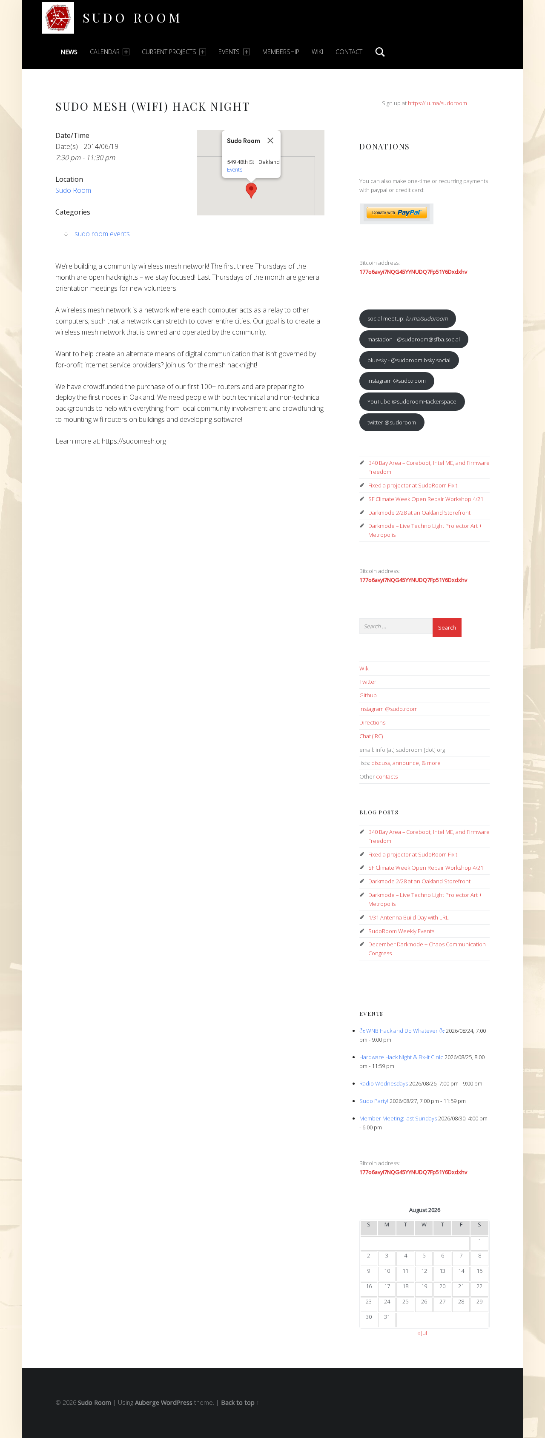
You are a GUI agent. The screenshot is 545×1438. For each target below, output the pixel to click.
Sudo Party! (373, 1101)
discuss (380, 763)
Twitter (367, 681)
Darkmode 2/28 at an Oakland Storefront (419, 512)
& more (431, 763)
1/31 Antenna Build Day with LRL (408, 917)
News (68, 52)
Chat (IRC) (371, 736)
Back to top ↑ (240, 1402)
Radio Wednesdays (383, 1083)
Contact (349, 52)
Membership (280, 52)
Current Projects (169, 52)
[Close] (270, 140)
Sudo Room (133, 17)
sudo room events (102, 233)
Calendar (105, 52)
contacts (387, 776)
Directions (372, 722)
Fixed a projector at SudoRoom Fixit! (413, 485)
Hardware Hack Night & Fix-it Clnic (401, 1057)
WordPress (176, 1402)
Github (368, 695)
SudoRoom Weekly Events (401, 931)
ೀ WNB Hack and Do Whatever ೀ (402, 1030)
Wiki (317, 52)
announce (406, 763)
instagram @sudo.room (396, 380)
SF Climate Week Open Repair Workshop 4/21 (425, 499)
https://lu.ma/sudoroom (437, 103)
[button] (251, 191)
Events (229, 52)
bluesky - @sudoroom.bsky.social (408, 360)
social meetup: (407, 318)
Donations (384, 146)
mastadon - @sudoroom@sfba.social (413, 339)
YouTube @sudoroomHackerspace (411, 401)
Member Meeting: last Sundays (398, 1118)
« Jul (422, 1333)
